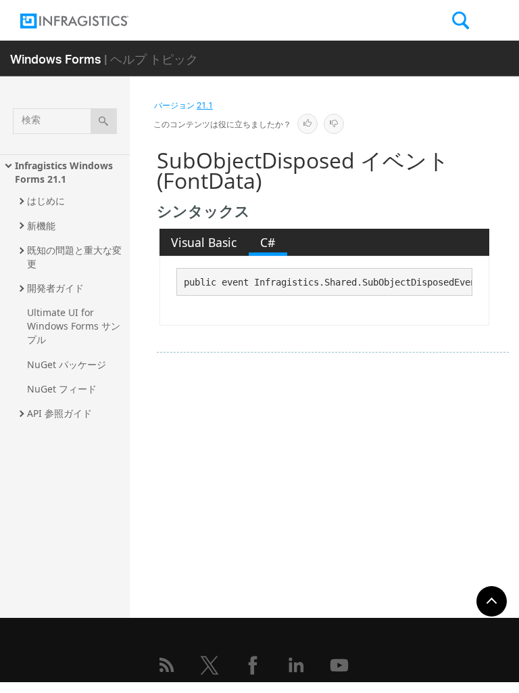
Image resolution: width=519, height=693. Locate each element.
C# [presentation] (267, 242)
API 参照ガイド (59, 413)
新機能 (41, 225)
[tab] (204, 242)
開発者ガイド (55, 288)
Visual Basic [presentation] (204, 242)
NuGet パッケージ (66, 364)
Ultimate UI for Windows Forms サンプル (73, 326)
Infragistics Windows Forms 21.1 (65, 172)
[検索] (104, 121)
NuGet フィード (62, 388)
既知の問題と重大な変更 (74, 257)
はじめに (46, 200)
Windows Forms (55, 58)
